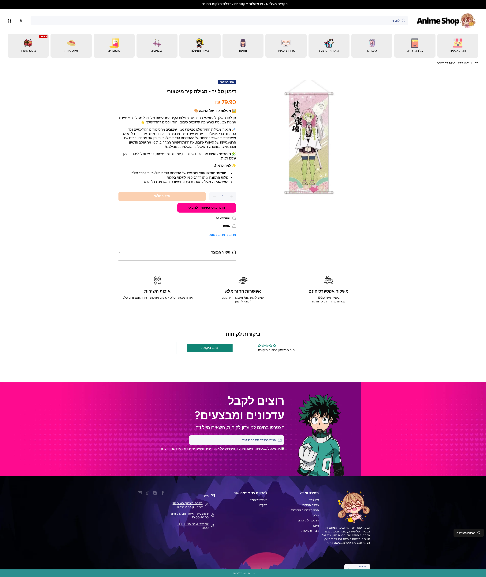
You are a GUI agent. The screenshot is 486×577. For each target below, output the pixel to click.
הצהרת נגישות (310, 530)
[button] (243, 573)
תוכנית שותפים (258, 500)
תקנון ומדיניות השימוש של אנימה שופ (229, 448)
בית (476, 62)
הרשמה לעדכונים (308, 520)
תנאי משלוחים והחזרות (305, 510)
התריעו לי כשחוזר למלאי (206, 208)
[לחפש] (403, 20)
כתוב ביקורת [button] (209, 348)
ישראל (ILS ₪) (359, 570)
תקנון (315, 525)
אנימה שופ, (217, 235)
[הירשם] (193, 440)
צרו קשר (314, 500)
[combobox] (219, 20)
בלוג (316, 515)
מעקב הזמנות (310, 505)
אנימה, (231, 235)
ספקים (263, 505)
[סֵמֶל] (447, 20)
